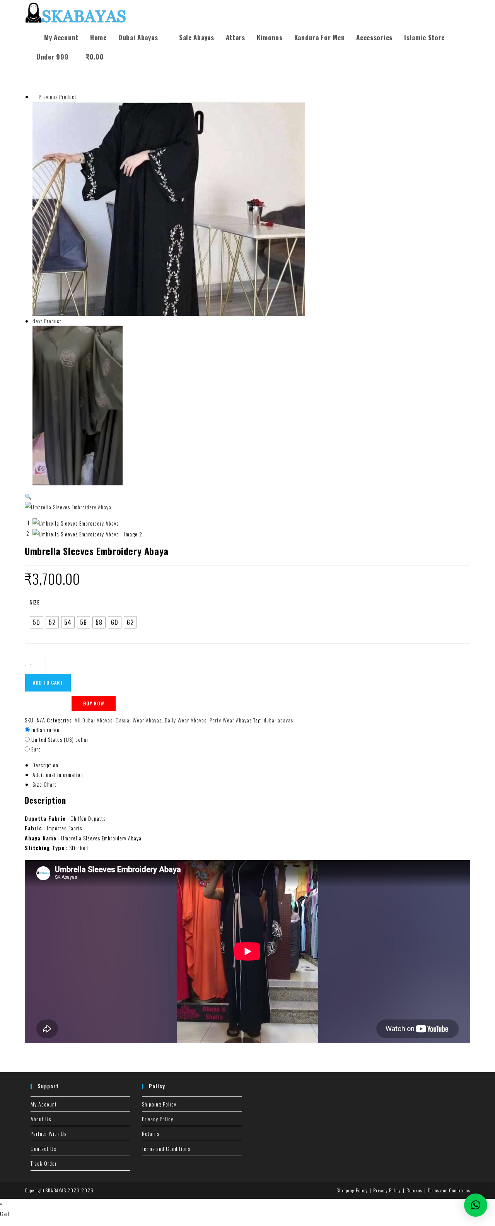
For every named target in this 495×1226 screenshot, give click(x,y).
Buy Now (93, 703)
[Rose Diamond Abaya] (77, 405)
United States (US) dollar (60, 739)
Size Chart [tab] (44, 784)
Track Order (44, 1163)
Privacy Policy (157, 1119)
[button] (28, 496)
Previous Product (58, 96)
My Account (44, 1104)
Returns (150, 1133)
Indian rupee (45, 730)
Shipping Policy (159, 1104)
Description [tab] (45, 765)
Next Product (46, 321)
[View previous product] (34, 96)
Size (34, 602)
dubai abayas (278, 720)
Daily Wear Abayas (186, 720)
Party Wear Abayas (231, 720)
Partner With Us (49, 1133)
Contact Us (43, 1148)
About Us (41, 1119)
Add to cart (48, 682)
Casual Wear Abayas (139, 720)
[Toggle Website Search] (118, 57)
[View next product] (65, 321)
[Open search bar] (34, 31)
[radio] (36, 622)
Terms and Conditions (166, 1148)
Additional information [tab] (57, 774)
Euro (36, 749)
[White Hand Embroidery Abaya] (168, 208)
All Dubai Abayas (94, 720)
